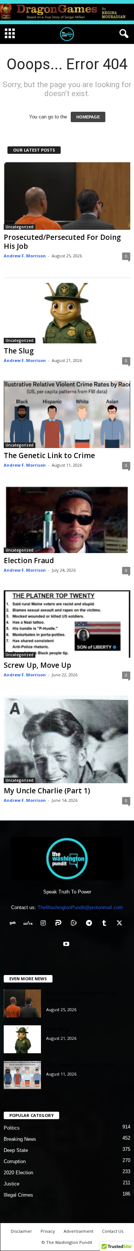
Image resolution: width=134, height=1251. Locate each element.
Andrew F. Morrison (25, 255)
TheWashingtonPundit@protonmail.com (80, 907)
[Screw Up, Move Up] (67, 624)
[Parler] (60, 924)
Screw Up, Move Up (37, 665)
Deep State (16, 1150)
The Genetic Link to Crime (49, 455)
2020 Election (18, 1172)
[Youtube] (67, 944)
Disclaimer (21, 1231)
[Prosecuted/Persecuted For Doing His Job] (67, 195)
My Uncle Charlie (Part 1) (47, 791)
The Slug (19, 351)
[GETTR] (29, 924)
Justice (11, 1184)
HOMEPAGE (88, 117)
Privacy (48, 1231)
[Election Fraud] (67, 519)
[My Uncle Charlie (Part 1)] (67, 739)
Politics (12, 1128)
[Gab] (14, 924)
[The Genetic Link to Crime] (67, 414)
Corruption (15, 1161)
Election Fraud (29, 560)
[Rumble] (75, 924)
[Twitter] (120, 924)
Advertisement (78, 1231)
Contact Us (112, 1231)
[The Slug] (67, 309)
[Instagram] (44, 924)
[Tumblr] (106, 924)
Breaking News (20, 1139)
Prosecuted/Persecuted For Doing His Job (62, 241)
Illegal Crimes (18, 1195)
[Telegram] (90, 924)
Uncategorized (20, 226)
